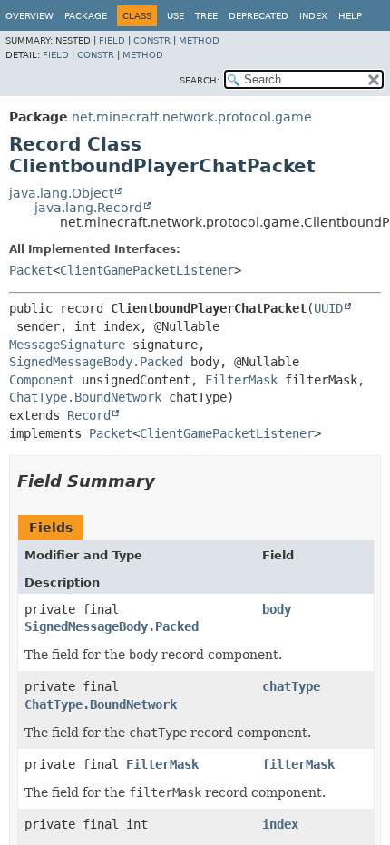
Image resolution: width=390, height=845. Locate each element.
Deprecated (258, 16)
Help (350, 16)
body (276, 609)
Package (85, 16)
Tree (206, 16)
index (280, 824)
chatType (291, 686)
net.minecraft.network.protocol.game (192, 117)
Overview (29, 16)
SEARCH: (199, 80)
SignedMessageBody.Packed (96, 362)
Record (89, 415)
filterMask (298, 764)
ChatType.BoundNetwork (85, 397)
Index (313, 16)
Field (112, 40)
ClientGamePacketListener (147, 270)
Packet (31, 270)
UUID (328, 308)
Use (175, 16)
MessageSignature (67, 344)
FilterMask (241, 380)
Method (199, 40)
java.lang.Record (88, 207)
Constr (152, 40)
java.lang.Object (61, 193)
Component (41, 380)
